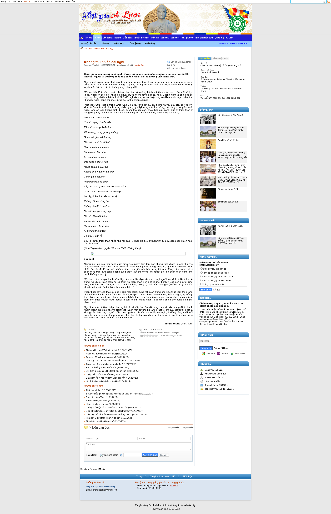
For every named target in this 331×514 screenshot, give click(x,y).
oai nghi (104, 333)
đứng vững (114, 333)
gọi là (113, 337)
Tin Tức (27, 2)
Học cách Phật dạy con (97, 400)
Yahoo (225, 353)
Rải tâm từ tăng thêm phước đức (101, 367)
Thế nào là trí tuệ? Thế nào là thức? (102, 350)
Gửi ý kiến (173, 486)
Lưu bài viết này (178, 68)
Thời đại (155, 38)
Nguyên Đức (139, 65)
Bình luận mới (220, 58)
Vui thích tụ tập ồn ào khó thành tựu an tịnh (106, 371)
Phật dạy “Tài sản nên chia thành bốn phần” (106, 360)
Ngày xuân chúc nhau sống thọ (100, 374)
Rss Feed (328, 1)
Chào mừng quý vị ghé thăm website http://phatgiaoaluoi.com (221, 304)
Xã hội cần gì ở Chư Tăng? (230, 115)
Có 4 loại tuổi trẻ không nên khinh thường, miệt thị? (110, 414)
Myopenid (240, 353)
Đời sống (107, 38)
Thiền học (105, 43)
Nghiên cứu (207, 38)
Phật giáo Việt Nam (190, 38)
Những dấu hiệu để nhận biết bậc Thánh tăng (107, 407)
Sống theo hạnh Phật (228, 189)
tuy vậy (94, 335)
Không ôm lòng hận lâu (97, 404)
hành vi (97, 337)
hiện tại (96, 333)
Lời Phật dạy (135, 43)
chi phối (99, 340)
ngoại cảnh (89, 340)
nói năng (127, 340)
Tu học (97, 38)
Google (211, 353)
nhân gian (117, 340)
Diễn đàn (127, 38)
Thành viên (38, 2)
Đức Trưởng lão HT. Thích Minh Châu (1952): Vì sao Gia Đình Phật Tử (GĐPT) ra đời (232, 180)
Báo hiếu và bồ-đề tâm (228, 140)
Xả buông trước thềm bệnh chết (101, 354)
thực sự (120, 337)
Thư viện (228, 38)
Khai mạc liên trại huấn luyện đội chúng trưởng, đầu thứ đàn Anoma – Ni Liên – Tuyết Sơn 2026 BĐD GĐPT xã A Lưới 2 (232, 169)
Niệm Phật (119, 43)
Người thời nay (141, 38)
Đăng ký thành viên (159, 476)
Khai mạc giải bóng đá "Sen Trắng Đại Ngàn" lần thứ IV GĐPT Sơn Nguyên (231, 130)
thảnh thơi (129, 337)
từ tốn (123, 333)
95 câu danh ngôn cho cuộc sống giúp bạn (220, 98)
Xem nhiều (204, 58)
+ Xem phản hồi (172, 428)
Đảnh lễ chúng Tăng (95, 397)
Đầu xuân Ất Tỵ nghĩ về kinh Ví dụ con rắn (105, 378)
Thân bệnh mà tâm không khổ (100, 421)
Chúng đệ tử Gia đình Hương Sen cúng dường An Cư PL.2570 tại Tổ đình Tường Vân (232, 155)
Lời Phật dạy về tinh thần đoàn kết (102, 381)
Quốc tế (218, 38)
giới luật (105, 337)
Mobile (102, 469)
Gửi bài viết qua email (181, 62)
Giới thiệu (17, 2)
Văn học (175, 38)
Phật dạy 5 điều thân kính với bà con (103, 418)
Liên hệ (49, 2)
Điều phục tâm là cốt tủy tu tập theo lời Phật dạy (108, 411)
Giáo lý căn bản (88, 43)
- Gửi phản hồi (187, 428)
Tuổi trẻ (117, 38)
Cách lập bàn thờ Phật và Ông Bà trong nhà (220, 65)
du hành (108, 340)
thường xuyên (113, 335)
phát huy (88, 333)
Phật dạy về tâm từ (94, 390)
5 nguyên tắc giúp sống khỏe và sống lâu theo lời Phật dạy (113, 394)
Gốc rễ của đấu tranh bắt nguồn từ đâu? (104, 364)
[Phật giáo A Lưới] (111, 13)
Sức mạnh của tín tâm (228, 202)
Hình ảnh (59, 2)
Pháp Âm (70, 2)
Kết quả (216, 290)
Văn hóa (165, 38)
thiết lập (102, 335)
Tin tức (88, 38)
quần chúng (126, 335)
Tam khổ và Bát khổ (209, 72)
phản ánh (88, 337)
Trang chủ (5, 2)
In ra (173, 65)
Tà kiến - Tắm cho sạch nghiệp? (101, 357)
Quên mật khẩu (220, 348)
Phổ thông (150, 43)
